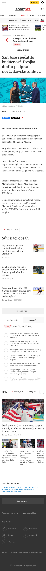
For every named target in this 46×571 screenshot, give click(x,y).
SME (29, 326)
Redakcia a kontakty (10, 513)
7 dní (22, 326)
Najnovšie (33, 320)
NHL (20, 487)
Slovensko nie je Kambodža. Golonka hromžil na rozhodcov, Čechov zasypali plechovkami (20, 27)
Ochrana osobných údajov (19, 552)
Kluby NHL (33, 392)
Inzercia (4, 552)
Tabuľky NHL (19, 392)
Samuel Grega (7, 300)
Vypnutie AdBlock (30, 513)
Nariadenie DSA (36, 552)
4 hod (7, 326)
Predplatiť (34, 2)
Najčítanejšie (12, 320)
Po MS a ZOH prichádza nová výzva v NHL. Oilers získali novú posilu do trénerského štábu (9, 456)
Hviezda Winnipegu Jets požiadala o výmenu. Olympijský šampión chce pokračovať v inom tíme (27, 457)
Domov (5, 487)
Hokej (13, 487)
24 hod (15, 326)
